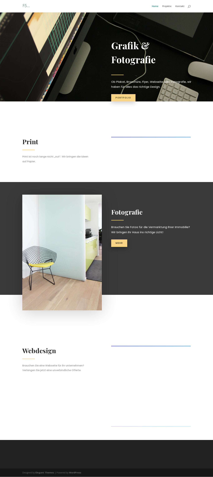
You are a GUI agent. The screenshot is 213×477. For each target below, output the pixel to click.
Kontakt (179, 6)
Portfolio (123, 97)
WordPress (75, 472)
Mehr (119, 243)
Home (155, 6)
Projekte (166, 6)
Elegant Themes (44, 472)
